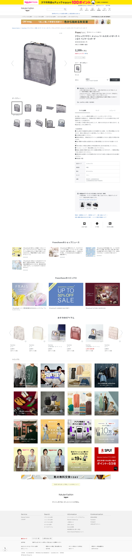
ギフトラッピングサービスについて (88, 200)
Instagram (93, 522)
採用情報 (62, 552)
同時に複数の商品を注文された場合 (83, 217)
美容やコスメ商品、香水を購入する (54, 546)
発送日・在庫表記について (81, 215)
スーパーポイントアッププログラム (76, 517)
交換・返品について (101, 215)
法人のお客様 (70, 527)
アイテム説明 (82, 110)
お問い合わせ (70, 524)
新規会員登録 (94, 517)
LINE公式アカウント (95, 524)
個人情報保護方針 (30, 552)
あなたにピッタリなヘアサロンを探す (29, 546)
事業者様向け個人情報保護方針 (42, 552)
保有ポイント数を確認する (97, 546)
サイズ (97, 110)
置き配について (92, 215)
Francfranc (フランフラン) (27, 28)
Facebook (93, 519)
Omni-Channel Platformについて (75, 531)
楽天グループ (99, 5)
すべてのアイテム (48, 527)
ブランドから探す (48, 517)
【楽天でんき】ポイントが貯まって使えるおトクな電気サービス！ (47, 542)
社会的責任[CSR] (54, 552)
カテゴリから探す (48, 522)
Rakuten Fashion (16, 28)
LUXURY (23, 519)
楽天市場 (108, 5)
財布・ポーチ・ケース (40, 28)
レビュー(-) (112, 110)
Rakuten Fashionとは (72, 519)
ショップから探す (48, 519)
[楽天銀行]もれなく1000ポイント (86, 5)
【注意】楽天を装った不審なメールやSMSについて (66, 484)
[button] (39, 63)
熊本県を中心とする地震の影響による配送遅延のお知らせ (66, 13)
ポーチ (48, 28)
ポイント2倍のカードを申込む (75, 546)
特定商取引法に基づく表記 (73, 529)
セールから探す (48, 524)
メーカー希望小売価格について (99, 217)
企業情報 (23, 552)
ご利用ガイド (70, 522)
